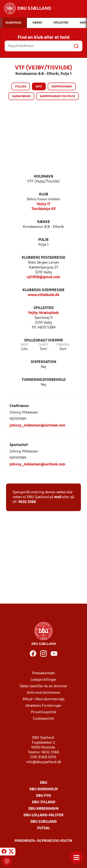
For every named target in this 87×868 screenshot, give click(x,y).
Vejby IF (43, 204)
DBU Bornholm (43, 789)
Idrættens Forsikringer (43, 706)
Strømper (63, 345)
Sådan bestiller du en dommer (43, 686)
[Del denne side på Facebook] (4, 852)
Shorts (43, 345)
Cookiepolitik (43, 718)
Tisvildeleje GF (43, 209)
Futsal (43, 828)
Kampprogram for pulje (57, 96)
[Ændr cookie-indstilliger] (7, 861)
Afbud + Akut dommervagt (43, 699)
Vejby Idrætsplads (43, 313)
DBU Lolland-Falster (43, 815)
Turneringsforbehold (44, 380)
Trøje (24, 345)
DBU (43, 783)
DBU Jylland (43, 802)
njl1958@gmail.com (43, 277)
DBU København (43, 809)
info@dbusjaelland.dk (43, 762)
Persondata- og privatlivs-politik (43, 841)
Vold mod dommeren (43, 693)
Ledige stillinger (43, 680)
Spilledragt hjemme (43, 340)
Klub (43, 194)
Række (43, 222)
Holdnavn (43, 176)
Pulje (43, 240)
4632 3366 (27, 502)
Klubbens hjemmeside (43, 290)
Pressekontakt (43, 673)
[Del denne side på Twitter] (11, 852)
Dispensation (43, 362)
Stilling (20, 86)
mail (58, 497)
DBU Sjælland (43, 822)
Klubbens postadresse (43, 258)
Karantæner (21, 96)
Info (39, 86)
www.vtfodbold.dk (43, 295)
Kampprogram (61, 86)
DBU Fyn (43, 796)
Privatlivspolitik (43, 712)
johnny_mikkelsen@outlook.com (37, 425)
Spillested (44, 308)
